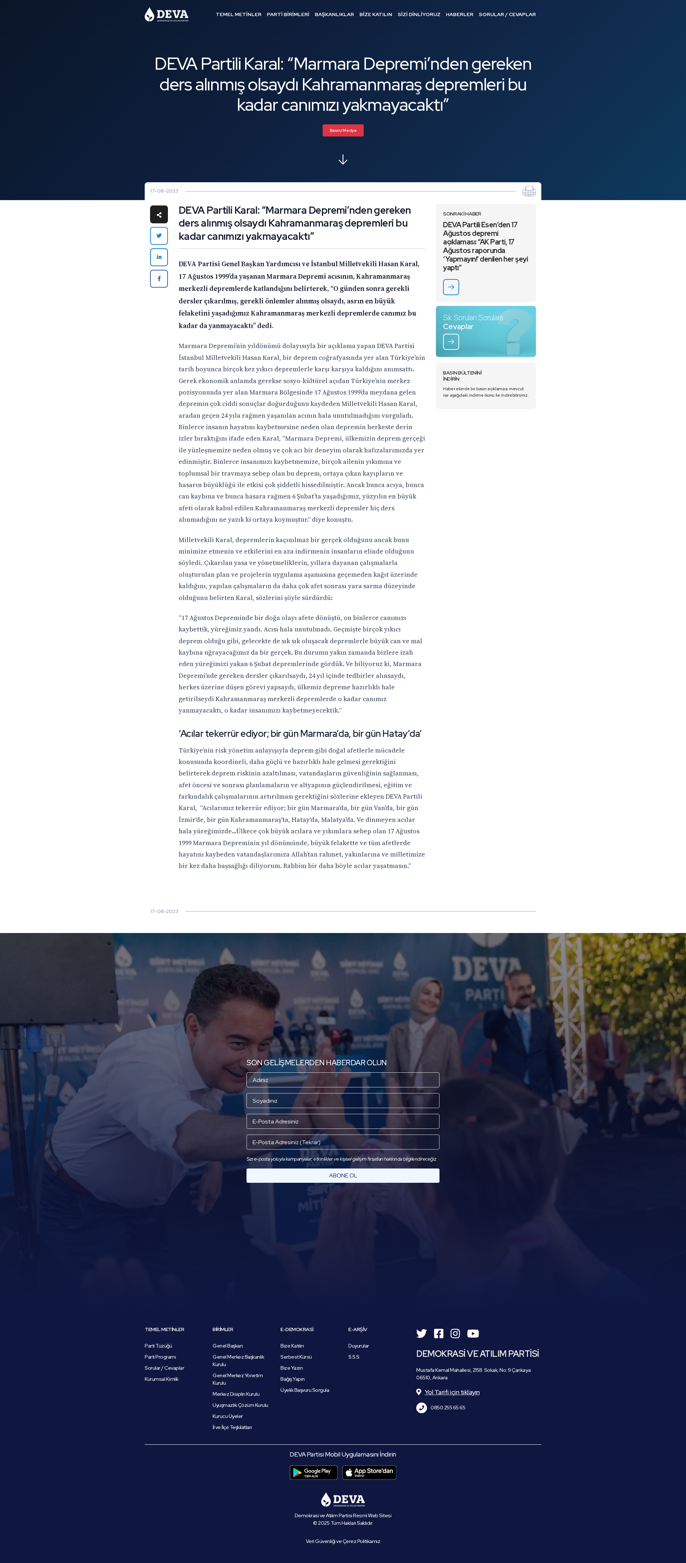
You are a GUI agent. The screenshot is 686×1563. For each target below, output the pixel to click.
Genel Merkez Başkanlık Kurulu (238, 1361)
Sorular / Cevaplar (164, 1368)
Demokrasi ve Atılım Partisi (166, 14)
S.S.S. (354, 1357)
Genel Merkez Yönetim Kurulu (238, 1379)
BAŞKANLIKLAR (334, 14)
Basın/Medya (343, 130)
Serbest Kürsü (296, 1357)
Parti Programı (160, 1357)
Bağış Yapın (292, 1379)
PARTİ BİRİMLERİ (288, 14)
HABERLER (459, 14)
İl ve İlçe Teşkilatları (232, 1427)
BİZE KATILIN (375, 14)
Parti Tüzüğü (158, 1346)
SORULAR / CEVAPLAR (507, 14)
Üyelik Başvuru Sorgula (304, 1390)
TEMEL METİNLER (239, 14)
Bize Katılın (292, 1346)
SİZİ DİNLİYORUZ (419, 14)
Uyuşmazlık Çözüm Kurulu (240, 1405)
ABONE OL (343, 1175)
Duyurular (358, 1346)
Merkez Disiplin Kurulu (236, 1394)
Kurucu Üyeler (228, 1416)
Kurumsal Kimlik (162, 1379)
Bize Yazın (291, 1368)
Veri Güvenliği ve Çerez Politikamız (343, 1541)
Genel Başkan (228, 1346)
